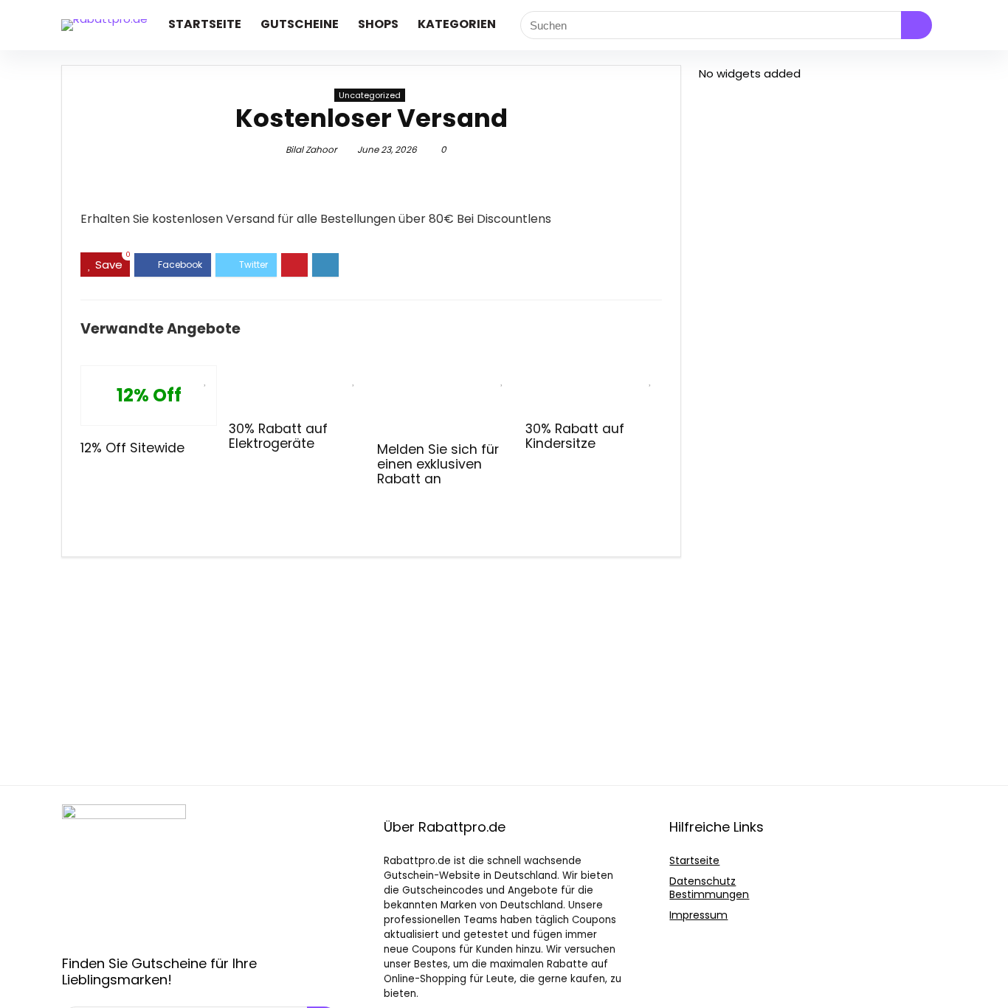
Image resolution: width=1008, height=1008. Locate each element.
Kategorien (457, 23)
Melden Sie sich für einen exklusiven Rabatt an (438, 464)
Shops (378, 23)
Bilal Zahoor (311, 149)
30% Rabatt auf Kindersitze (574, 436)
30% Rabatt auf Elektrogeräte (278, 436)
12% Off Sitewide (132, 448)
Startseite (204, 23)
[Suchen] (916, 25)
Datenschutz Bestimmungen (709, 888)
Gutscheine (299, 23)
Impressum (698, 915)
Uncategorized (370, 95)
